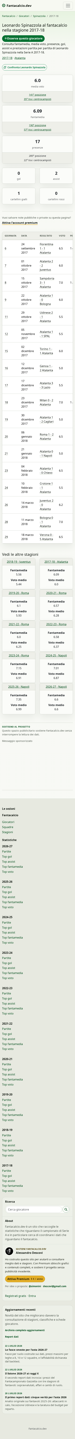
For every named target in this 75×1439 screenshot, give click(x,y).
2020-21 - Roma (56, 593)
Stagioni (7, 832)
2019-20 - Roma (19, 593)
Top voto (8, 872)
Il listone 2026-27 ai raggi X (22, 1373)
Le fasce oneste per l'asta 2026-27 (26, 1349)
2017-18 (7, 58)
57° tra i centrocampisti (37, 129)
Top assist (8, 862)
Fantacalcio (8, 16)
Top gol (7, 856)
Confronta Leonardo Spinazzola (26, 67)
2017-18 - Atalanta (56, 562)
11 (6, 317)
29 (6, 537)
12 (6, 334)
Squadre (7, 827)
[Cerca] (66, 1209)
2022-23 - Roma (56, 624)
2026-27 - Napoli (56, 687)
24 (6, 488)
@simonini (35, 1286)
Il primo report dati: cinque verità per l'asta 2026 (35, 1397)
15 (6, 351)
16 (6, 368)
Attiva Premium (25, 1279)
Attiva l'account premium (20, 223)
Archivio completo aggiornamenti (25, 1330)
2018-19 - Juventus (19, 562)
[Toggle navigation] (68, 5)
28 (6, 522)
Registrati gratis (15, 1296)
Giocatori (24, 16)
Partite (6, 851)
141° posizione (37, 94)
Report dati (11, 1336)
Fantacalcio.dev (38, 1428)
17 (6, 385)
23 (6, 471)
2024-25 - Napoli (56, 655)
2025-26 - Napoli (18, 687)
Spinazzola (39, 16)
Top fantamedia (12, 867)
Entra (32, 1296)
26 (6, 505)
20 (6, 436)
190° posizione (37, 125)
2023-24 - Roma (19, 655)
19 (6, 419)
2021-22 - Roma (19, 624)
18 (6, 402)
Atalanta (19, 58)
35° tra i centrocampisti (37, 99)
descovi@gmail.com (54, 1286)
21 (6, 453)
